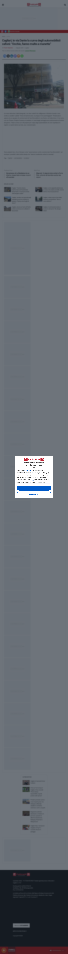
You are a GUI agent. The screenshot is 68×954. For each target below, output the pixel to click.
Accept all (34, 488)
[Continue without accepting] (34, 468)
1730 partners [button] (28, 470)
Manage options (34, 494)
